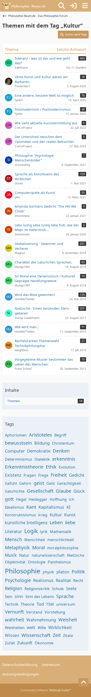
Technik (11, 604)
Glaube (63, 491)
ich (71, 499)
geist (39, 483)
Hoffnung (58, 499)
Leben (56, 522)
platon (62, 572)
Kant (31, 507)
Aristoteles (40, 435)
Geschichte (14, 491)
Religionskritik (37, 588)
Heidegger (38, 499)
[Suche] (61, 5)
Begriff (60, 435)
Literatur (13, 531)
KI (68, 507)
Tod (40, 604)
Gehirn (25, 483)
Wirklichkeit (60, 627)
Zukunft (24, 643)
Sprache (65, 596)
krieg (42, 514)
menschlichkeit (60, 539)
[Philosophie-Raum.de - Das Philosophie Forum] (25, 5)
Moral (38, 547)
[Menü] (85, 5)
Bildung (42, 443)
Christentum (63, 443)
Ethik (51, 467)
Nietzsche (75, 555)
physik (48, 572)
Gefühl (11, 483)
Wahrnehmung (41, 620)
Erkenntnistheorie (24, 467)
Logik (31, 531)
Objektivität (15, 562)
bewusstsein (18, 443)
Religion (13, 588)
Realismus (43, 580)
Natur (24, 555)
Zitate (68, 635)
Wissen (12, 635)
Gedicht (76, 475)
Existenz (13, 475)
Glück (79, 491)
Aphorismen (16, 435)
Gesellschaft (40, 491)
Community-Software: (45, 690)
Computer (15, 451)
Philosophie (22, 570)
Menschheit (34, 539)
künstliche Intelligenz (26, 522)
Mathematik (60, 531)
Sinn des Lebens (39, 596)
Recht (78, 580)
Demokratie (38, 451)
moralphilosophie (62, 547)
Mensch (13, 539)
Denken (61, 451)
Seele (71, 588)
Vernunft (14, 612)
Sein (8, 596)
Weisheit (67, 620)
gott (9, 499)
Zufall (10, 643)
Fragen (30, 475)
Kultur (56, 514)
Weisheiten (14, 627)
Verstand (34, 612)
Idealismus (14, 507)
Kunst (70, 514)
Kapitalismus (51, 507)
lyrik (44, 531)
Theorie (27, 604)
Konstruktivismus (20, 514)
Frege (43, 475)
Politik (78, 572)
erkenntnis (63, 459)
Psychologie (18, 580)
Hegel (21, 499)
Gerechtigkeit (69, 483)
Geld (50, 483)
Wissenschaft (35, 635)
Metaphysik (17, 547)
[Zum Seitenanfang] (83, 682)
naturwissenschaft (48, 555)
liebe (70, 522)
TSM (50, 604)
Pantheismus (59, 562)
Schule (58, 588)
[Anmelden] (73, 6)
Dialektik (42, 459)
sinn (19, 596)
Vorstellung (55, 612)
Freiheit (59, 475)
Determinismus (18, 459)
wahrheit (14, 620)
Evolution (67, 467)
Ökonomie (44, 643)
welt (31, 627)
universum (65, 604)
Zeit (57, 635)
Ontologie (37, 562)
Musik (11, 555)
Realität (63, 580)
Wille (42, 627)
